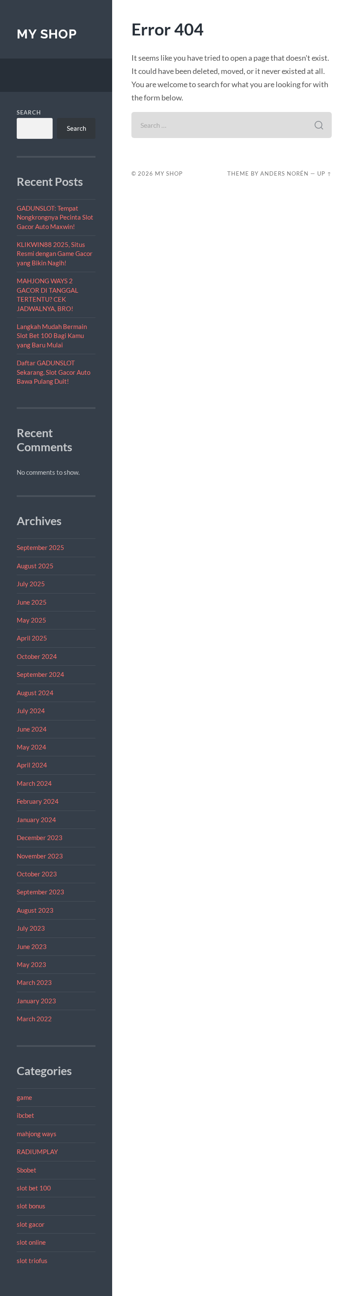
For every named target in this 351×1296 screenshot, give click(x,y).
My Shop (47, 33)
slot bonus (31, 1206)
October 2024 (37, 656)
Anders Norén (284, 173)
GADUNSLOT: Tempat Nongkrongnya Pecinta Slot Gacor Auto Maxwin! (55, 217)
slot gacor (31, 1224)
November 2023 (40, 856)
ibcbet (25, 1115)
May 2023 (31, 964)
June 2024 (32, 729)
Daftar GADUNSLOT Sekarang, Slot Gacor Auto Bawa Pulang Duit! (53, 372)
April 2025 (32, 638)
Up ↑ (324, 173)
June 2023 (32, 946)
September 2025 (40, 547)
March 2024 (34, 783)
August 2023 (35, 910)
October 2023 (37, 874)
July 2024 (31, 710)
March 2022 (34, 1019)
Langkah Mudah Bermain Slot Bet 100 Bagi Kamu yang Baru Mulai (52, 336)
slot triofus (32, 1260)
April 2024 (32, 765)
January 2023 (36, 1001)
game (24, 1097)
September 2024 (40, 674)
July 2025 (31, 584)
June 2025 (32, 602)
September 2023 (40, 892)
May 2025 (31, 620)
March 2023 (34, 982)
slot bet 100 (34, 1188)
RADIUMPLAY (37, 1151)
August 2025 (35, 566)
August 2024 (35, 692)
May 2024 (31, 747)
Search (29, 112)
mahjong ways (37, 1133)
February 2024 (38, 801)
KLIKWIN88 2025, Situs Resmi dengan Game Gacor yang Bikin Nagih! (54, 254)
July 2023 (31, 928)
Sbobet (26, 1170)
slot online (31, 1242)
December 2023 (39, 837)
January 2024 (36, 819)
